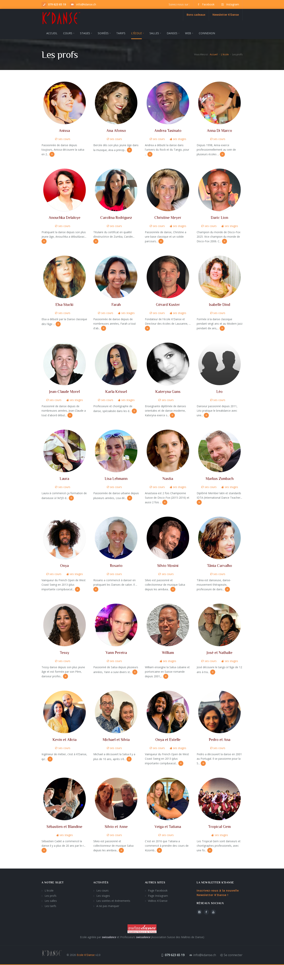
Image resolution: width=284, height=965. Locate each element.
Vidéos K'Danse (158, 901)
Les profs (50, 896)
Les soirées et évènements (113, 901)
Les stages (103, 896)
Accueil (214, 54)
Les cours (102, 890)
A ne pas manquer (107, 906)
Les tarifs (50, 906)
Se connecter (233, 955)
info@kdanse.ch (86, 4)
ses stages (179, 139)
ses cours (64, 139)
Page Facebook (158, 890)
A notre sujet (53, 882)
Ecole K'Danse (86, 955)
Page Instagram (158, 896)
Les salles (51, 901)
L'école (225, 54)
